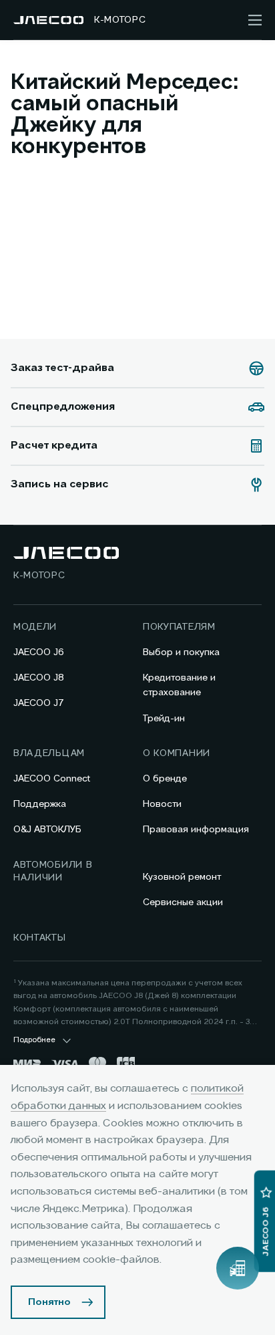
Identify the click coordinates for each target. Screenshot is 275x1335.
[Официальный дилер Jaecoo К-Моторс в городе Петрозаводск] (48, 20)
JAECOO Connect (51, 778)
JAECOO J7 (38, 703)
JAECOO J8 (38, 678)
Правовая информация (196, 829)
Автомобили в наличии (52, 871)
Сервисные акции (183, 902)
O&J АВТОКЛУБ (47, 829)
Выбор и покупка (181, 652)
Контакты (39, 938)
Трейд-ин (164, 718)
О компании (176, 753)
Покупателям (179, 627)
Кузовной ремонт (182, 877)
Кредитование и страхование (179, 685)
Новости (162, 804)
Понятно (49, 1302)
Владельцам (49, 753)
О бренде (165, 778)
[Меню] (255, 20)
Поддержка (39, 804)
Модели (35, 627)
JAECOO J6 (38, 652)
